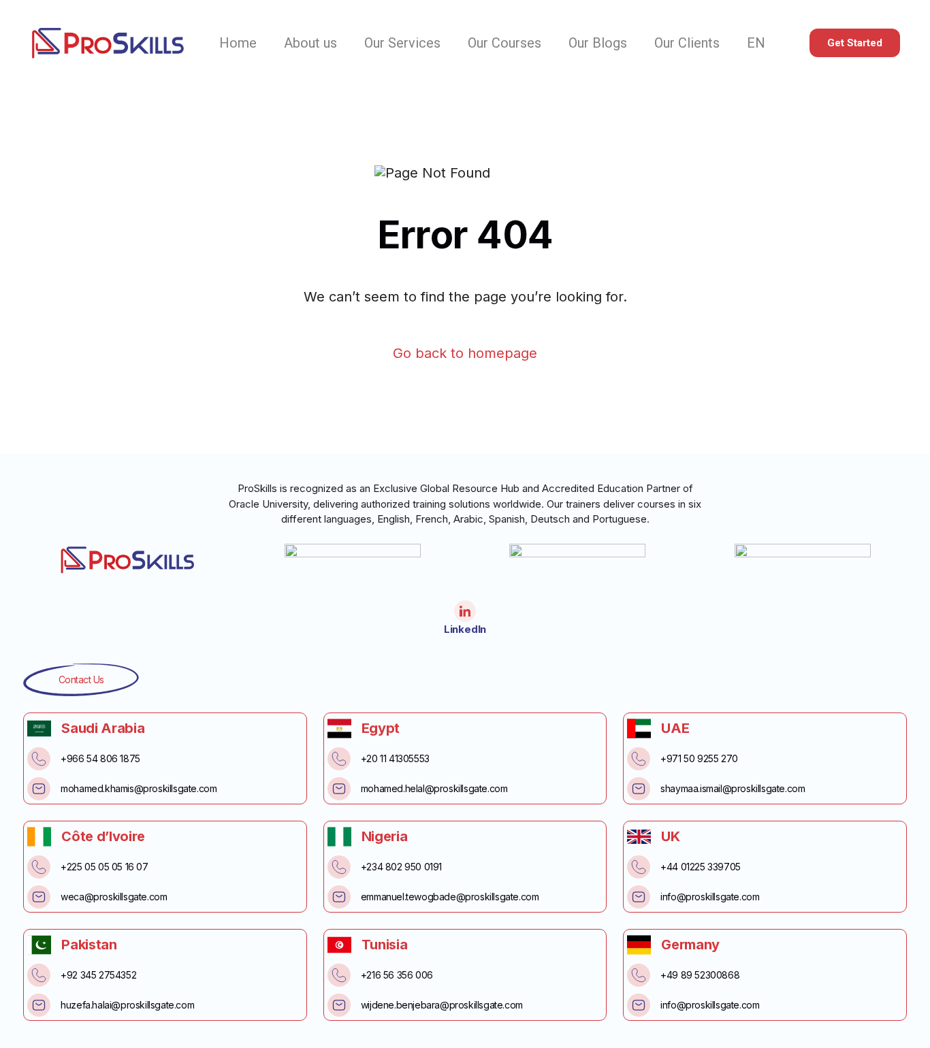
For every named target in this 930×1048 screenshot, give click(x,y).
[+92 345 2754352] (38, 975)
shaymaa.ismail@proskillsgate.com (732, 788)
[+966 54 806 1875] (38, 758)
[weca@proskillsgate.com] (38, 896)
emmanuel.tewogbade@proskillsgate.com (450, 896)
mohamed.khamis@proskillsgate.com (139, 788)
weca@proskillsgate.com (114, 896)
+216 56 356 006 (397, 975)
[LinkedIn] (465, 611)
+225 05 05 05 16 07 (104, 866)
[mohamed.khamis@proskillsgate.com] (38, 788)
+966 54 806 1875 (100, 758)
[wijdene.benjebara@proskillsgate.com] (339, 1005)
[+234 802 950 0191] (339, 867)
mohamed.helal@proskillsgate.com (434, 788)
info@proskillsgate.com (709, 896)
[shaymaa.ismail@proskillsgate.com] (638, 788)
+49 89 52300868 (699, 975)
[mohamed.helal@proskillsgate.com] (339, 788)
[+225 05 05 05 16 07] (38, 867)
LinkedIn (465, 629)
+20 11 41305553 (395, 758)
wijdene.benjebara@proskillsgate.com (442, 1005)
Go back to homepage (465, 353)
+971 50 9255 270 (699, 758)
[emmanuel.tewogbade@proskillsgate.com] (339, 896)
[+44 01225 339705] (638, 867)
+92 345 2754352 (98, 975)
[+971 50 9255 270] (638, 758)
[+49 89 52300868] (638, 975)
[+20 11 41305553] (339, 758)
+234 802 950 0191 (401, 866)
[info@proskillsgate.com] (638, 896)
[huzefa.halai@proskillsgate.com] (38, 1005)
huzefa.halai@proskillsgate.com (127, 1005)
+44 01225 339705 (700, 866)
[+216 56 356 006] (339, 975)
